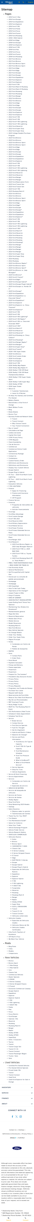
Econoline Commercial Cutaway (20, 988)
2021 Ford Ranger (15, 96)
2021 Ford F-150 (14, 84)
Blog (10, 409)
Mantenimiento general (17, 611)
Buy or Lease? (13, 428)
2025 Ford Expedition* (16, 300)
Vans (10, 1058)
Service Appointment (16, 776)
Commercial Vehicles (16, 974)
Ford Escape (13, 1016)
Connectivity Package (16, 454)
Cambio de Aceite (15, 433)
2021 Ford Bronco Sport (17, 63)
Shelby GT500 (17, 902)
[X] (16, 1116)
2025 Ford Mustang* (16, 340)
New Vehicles (12, 957)
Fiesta (11, 1007)
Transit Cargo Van (15, 1046)
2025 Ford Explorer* (16, 310)
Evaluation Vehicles (15, 484)
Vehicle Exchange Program (18, 827)
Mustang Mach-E (14, 625)
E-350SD (12, 979)
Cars (10, 970)
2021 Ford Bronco (15, 59)
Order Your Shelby (15, 635)
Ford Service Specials (19, 725)
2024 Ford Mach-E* (15, 231)
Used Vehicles (12, 1062)
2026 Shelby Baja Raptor (17, 365)
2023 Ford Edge (14, 147)
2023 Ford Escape (15, 152)
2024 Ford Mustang (15, 238)
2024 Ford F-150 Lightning (18, 224)
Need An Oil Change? (19, 735)
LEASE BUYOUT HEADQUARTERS (20, 600)
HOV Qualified (14, 586)
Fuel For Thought (18, 728)
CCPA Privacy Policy (16, 437)
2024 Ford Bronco (15, 193)
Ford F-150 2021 (14, 519)
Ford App (12, 512)
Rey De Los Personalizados (18, 700)
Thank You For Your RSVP (18, 816)
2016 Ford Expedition (16, 22)
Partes (11, 642)
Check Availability (15, 442)
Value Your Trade (15, 825)
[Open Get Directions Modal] (19, 2)
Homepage (12, 581)
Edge (14, 858)
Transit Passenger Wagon (18, 1053)
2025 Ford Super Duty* (17, 347)
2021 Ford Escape (15, 73)
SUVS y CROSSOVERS (19, 906)
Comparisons (13, 953)
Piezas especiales (15, 667)
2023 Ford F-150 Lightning (18, 168)
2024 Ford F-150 (14, 219)
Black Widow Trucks (16, 407)
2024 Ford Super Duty (16, 254)
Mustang (15, 892)
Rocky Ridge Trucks (15, 704)
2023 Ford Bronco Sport (17, 142)
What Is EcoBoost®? (23, 760)
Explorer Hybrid (17, 878)
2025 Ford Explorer (15, 303)
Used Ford (12, 1077)
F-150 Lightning (17, 883)
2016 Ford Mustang (15, 36)
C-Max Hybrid (13, 968)
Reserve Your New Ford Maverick (20, 697)
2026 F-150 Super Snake (17, 351)
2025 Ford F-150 (14, 312)
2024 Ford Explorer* (16, 217)
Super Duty (16, 904)
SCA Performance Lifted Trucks (19, 711)
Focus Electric (13, 1014)
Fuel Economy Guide (16, 567)
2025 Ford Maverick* (16, 333)
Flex (10, 1009)
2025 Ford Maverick (16, 330)
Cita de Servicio (14, 444)
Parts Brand (13, 660)
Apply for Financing (19, 491)
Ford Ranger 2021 (15, 539)
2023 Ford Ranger (15, 177)
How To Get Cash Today (17, 588)
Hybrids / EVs (13, 1019)
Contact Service (17, 723)
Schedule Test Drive (16, 716)
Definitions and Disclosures (18, 463)
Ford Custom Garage (16, 516)
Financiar (12, 502)
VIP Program (16, 498)
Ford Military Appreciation (18, 523)
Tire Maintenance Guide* (17, 820)
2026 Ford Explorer (15, 361)
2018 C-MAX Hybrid (15, 38)
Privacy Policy (13, 679)
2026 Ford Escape (15, 358)
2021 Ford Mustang (15, 91)
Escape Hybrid (14, 470)
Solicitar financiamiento (20, 509)
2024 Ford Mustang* (16, 242)
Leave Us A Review (18, 393)
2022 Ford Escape (15, 107)
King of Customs (14, 595)
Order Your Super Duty (17, 637)
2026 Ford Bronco (15, 354)
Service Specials (17, 767)
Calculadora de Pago (16, 430)
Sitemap (11, 807)
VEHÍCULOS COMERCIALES (18, 834)
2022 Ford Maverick (16, 126)
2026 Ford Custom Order (17, 356)
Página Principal (14, 639)
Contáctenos (13, 458)
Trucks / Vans (13, 1056)
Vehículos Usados (15, 918)
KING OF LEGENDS (15, 598)
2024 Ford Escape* (15, 210)
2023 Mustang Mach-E (16, 191)
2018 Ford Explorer (15, 45)
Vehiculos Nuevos (15, 837)
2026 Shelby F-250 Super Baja (19, 382)
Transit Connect (17, 421)
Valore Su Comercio (15, 823)
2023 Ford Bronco (15, 138)
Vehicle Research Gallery (17, 832)
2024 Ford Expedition (16, 212)
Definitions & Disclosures (11, 1134)
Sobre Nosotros (14, 809)
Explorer (15, 876)
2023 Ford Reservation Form (19, 182)
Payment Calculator (15, 663)
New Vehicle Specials (16, 630)
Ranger (14, 897)
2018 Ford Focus (14, 52)
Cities (11, 949)
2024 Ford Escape (15, 207)
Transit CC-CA (17, 911)
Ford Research (14, 542)
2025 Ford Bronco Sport (17, 265)
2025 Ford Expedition (16, 293)
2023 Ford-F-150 (14, 189)
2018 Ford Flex (14, 49)
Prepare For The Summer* (18, 674)
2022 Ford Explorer (15, 112)
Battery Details (14, 400)
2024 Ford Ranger (15, 245)
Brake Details (13, 412)
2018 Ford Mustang (15, 56)
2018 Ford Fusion (15, 54)
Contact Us (12, 456)
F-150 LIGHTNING (15, 486)
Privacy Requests (15, 686)
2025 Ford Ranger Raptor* (18, 342)
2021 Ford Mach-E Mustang (18, 87)
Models (11, 951)
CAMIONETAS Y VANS (19, 846)
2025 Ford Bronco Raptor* (18, 263)
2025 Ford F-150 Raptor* (17, 319)
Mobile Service (14, 621)
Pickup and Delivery (16, 665)
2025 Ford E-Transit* (16, 277)
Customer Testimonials (20, 391)
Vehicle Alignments (19, 772)
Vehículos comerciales (20, 916)
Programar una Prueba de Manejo (20, 688)
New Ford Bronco (15, 628)
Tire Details (13, 818)
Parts (10, 653)
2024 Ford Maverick (16, 233)
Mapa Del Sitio (14, 614)
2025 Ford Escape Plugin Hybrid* (20, 284)
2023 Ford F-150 (14, 163)
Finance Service (14, 500)
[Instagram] (20, 1116)
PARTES (11, 651)
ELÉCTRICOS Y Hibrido (20, 860)
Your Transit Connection (20, 426)
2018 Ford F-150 (14, 47)
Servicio (11, 779)
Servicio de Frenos (15, 795)
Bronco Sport (16, 844)
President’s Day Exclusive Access (20, 677)
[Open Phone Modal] (23, 2)
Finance (11, 488)
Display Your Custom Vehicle (19, 468)
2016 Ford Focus (14, 31)
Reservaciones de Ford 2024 (18, 695)
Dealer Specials (14, 977)
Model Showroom (15, 623)
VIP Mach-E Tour (14, 937)
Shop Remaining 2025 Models (19, 804)
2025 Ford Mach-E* (15, 328)
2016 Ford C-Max (14, 17)
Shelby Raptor (13, 800)
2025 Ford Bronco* (15, 275)
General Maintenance (16, 570)
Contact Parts (17, 656)
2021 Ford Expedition (16, 77)
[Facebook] (12, 1116)
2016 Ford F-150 (14, 26)
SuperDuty (12, 1037)
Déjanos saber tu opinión (21, 811)
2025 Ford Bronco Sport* (17, 268)
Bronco (14, 841)
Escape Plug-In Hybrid (16, 472)
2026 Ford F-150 (14, 363)
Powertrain (12, 669)
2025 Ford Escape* (15, 291)
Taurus (11, 1042)
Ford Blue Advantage (16, 514)
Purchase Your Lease (16, 690)
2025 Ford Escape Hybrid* (18, 282)
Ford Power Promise (16, 528)
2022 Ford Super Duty (16, 128)
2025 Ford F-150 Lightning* (18, 316)
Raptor (14, 899)
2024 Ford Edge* (14, 205)
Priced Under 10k (15, 1070)
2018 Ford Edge (14, 40)
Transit (14, 419)
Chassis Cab (16, 848)
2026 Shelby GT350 (15, 384)
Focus (11, 1012)
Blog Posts (12, 946)
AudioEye (21, 1138)
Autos (14, 839)
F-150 (14, 881)
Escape (14, 862)
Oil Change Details (15, 632)
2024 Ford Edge (14, 203)
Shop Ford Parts (14, 802)
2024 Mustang (14, 259)
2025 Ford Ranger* (15, 344)
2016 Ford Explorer (15, 24)
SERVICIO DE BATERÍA (16, 788)
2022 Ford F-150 (14, 117)
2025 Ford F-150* (15, 326)
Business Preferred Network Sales (20, 416)
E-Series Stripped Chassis (21, 853)
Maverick (15, 890)
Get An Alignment (18, 730)
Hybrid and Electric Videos (21, 732)
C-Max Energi (13, 965)
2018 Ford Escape (15, 42)
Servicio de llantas (15, 797)
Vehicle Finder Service (16, 830)
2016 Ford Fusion (15, 33)
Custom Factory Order (16, 460)
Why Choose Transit (19, 423)
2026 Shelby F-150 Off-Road (18, 370)
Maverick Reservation (16, 616)
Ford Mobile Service (16, 526)
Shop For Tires (17, 769)
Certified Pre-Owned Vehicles (19, 1065)
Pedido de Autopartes (20, 649)
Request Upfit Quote (16, 693)
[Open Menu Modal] (2, 2)
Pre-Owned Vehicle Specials (18, 1068)
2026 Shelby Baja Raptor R (18, 368)
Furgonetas (16, 888)
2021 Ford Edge (14, 68)
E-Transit (15, 855)
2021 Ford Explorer (15, 80)
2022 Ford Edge (14, 103)
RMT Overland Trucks (16, 702)
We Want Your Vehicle (16, 939)
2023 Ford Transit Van (16, 184)
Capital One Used (15, 435)
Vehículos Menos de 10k (20, 925)
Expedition (16, 874)
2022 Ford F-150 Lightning (18, 121)
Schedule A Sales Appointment (19, 714)
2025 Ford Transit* (15, 349)
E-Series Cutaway (18, 851)
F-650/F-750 (16, 886)
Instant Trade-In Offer (16, 593)
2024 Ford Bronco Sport (17, 198)
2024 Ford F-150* (15, 228)
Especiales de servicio (20, 786)
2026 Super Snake (15, 386)
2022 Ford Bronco (15, 98)
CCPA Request (13, 440)
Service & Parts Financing (18, 774)
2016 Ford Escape (15, 19)
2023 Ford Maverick (16, 173)
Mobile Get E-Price (15, 618)
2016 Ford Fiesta (14, 29)
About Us (12, 389)
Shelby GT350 (13, 1033)
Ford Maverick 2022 (16, 521)
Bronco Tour (13, 414)
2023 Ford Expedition (16, 156)
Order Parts (16, 658)
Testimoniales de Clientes (21, 813)
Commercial (13, 447)
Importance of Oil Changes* (18, 591)
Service (11, 718)
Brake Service (17, 721)
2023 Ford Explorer (15, 161)
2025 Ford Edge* (14, 279)
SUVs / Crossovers (15, 1040)
